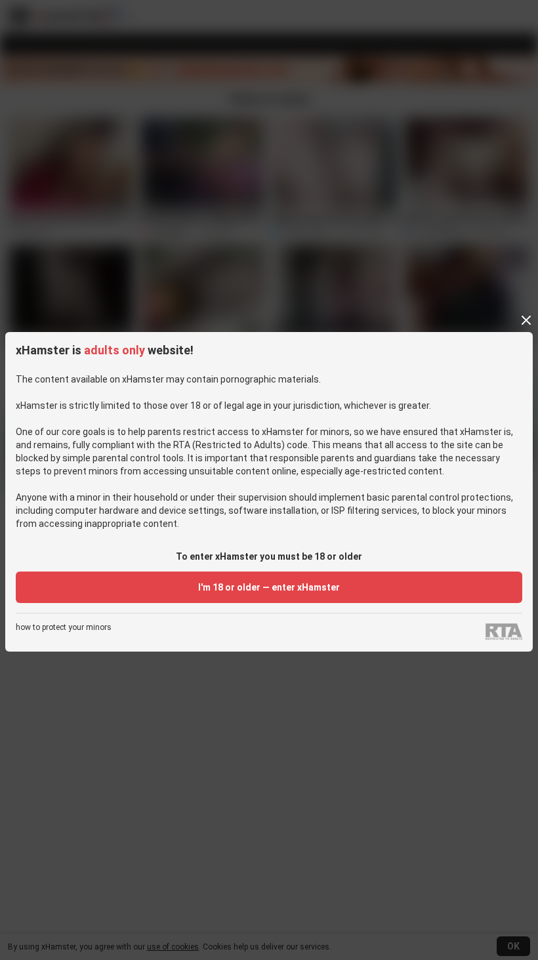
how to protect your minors (64, 627)
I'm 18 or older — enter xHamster (269, 587)
